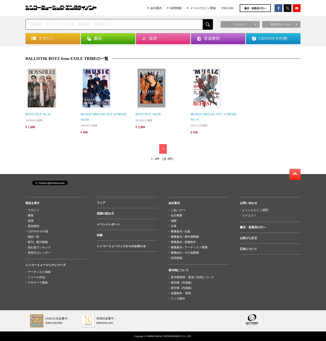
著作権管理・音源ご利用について (192, 277)
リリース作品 (36, 277)
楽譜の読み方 (105, 213)
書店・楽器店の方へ (255, 8)
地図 (174, 220)
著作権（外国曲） (182, 282)
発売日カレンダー (39, 252)
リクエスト (249, 215)
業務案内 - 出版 (180, 231)
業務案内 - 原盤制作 (183, 242)
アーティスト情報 (39, 272)
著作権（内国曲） (182, 288)
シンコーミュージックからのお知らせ (121, 246)
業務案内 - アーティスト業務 (189, 247)
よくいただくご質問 (255, 210)
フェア (101, 202)
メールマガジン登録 (203, 8)
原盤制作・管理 (181, 293)
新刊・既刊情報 (38, 242)
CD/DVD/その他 (38, 231)
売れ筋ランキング (39, 247)
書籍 (30, 215)
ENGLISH (227, 8)
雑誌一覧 (33, 236)
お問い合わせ (248, 203)
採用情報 (176, 8)
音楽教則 (33, 226)
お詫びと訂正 (248, 238)
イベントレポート (108, 224)
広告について (248, 249)
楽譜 (30, 220)
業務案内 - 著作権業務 (185, 236)
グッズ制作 (178, 298)
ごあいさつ (178, 210)
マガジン (33, 210)
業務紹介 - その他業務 (185, 252)
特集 (100, 235)
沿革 (174, 226)
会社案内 (156, 8)
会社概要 (176, 215)
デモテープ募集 (38, 282)
